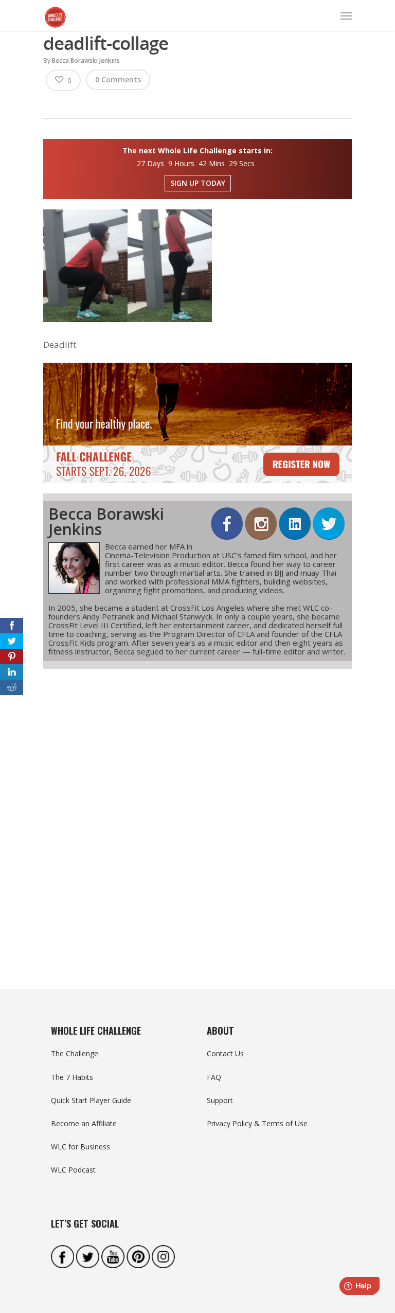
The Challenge (74, 1053)
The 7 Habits (72, 1077)
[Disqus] (197, 810)
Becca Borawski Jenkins (86, 60)
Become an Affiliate (84, 1123)
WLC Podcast (73, 1170)
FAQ (214, 1077)
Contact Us (225, 1053)
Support (220, 1100)
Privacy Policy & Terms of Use (257, 1123)
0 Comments (118, 79)
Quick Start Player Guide (91, 1100)
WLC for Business (80, 1146)
